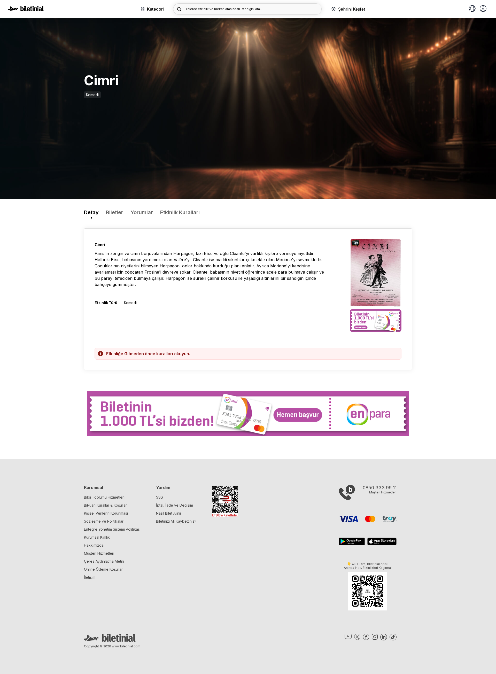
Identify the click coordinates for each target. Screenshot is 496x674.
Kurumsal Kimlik (97, 537)
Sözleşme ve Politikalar (103, 521)
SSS (159, 497)
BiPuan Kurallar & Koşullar (105, 505)
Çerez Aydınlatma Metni (104, 561)
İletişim (89, 577)
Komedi (92, 94)
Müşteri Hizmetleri (99, 553)
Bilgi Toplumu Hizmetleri (104, 497)
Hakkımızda (94, 545)
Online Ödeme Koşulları (103, 569)
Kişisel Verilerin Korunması (106, 513)
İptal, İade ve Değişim (174, 505)
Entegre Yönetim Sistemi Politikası (112, 529)
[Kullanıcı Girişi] (483, 9)
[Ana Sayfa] (26, 9)
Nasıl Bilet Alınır (168, 513)
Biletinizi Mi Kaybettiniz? (176, 521)
